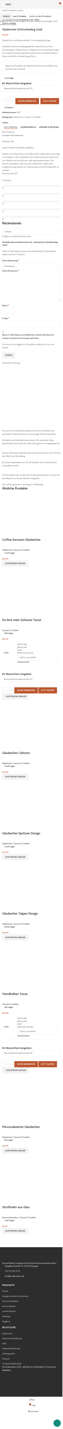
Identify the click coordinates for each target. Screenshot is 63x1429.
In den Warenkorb (27, 101)
